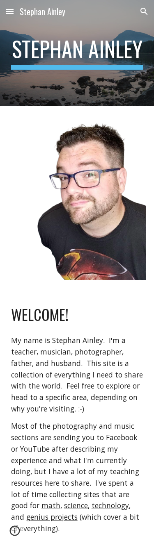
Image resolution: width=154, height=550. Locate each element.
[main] (77, 53)
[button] (10, 11)
